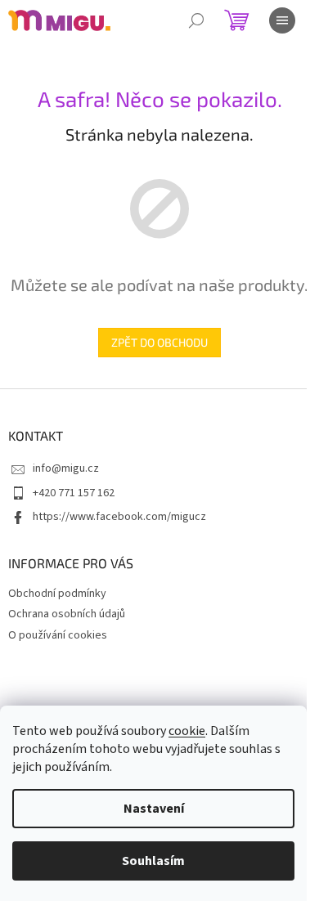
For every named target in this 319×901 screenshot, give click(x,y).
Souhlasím (153, 861)
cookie (186, 731)
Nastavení (154, 809)
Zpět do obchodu (159, 342)
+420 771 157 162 (74, 493)
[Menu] (282, 20)
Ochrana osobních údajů (66, 614)
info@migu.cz (66, 468)
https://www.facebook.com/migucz (119, 517)
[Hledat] (196, 20)
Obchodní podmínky (57, 593)
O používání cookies (57, 635)
